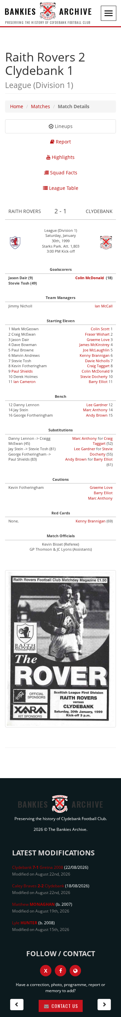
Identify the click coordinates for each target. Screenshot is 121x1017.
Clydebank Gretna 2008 (37, 867)
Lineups (63, 126)
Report (62, 141)
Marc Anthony (95, 409)
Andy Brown (97, 415)
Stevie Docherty (94, 376)
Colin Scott (100, 328)
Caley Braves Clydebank (38, 886)
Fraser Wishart (97, 334)
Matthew (33, 904)
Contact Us (64, 1005)
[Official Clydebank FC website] (75, 970)
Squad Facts (63, 172)
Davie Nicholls (97, 360)
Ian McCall (104, 305)
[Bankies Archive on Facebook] (60, 970)
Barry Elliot (98, 381)
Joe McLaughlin (96, 349)
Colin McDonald (89, 277)
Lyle (24, 923)
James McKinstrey (94, 344)
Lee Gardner (97, 404)
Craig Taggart (98, 365)
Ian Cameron (24, 381)
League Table (63, 188)
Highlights (62, 157)
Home (16, 106)
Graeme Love (98, 339)
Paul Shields (22, 371)
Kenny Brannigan (95, 355)
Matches (40, 106)
